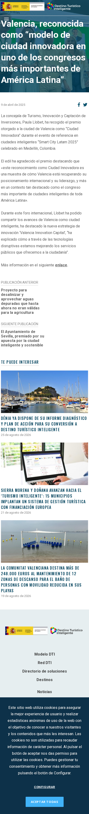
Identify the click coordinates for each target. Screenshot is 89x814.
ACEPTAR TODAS (44, 802)
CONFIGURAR (44, 787)
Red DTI (45, 663)
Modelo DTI (44, 654)
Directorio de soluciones (44, 671)
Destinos (45, 680)
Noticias (44, 692)
